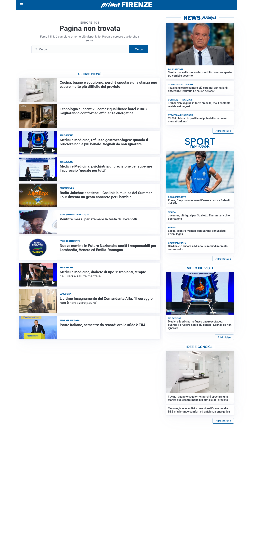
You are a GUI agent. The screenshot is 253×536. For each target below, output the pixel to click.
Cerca (139, 49)
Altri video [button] (224, 337)
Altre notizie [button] (223, 130)
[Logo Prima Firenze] (126, 5)
